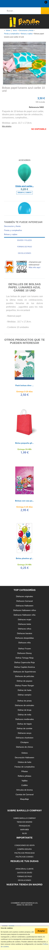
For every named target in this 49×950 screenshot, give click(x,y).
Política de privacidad (24, 853)
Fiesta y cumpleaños (11, 34)
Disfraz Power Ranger (24, 685)
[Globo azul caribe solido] (24, 211)
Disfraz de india (24, 714)
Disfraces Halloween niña (24, 615)
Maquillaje (24, 799)
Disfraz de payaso (24, 681)
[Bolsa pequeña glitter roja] (24, 422)
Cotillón (24, 785)
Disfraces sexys (24, 733)
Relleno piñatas (24, 776)
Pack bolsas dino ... (24, 385)
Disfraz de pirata (24, 701)
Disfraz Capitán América (24, 667)
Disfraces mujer (24, 619)
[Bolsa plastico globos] (24, 538)
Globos (25, 753)
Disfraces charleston (24, 738)
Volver (8, 30)
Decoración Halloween (24, 757)
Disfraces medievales (24, 719)
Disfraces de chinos (24, 747)
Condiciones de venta (25, 845)
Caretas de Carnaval (24, 794)
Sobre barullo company (24, 818)
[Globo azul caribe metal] (24, 173)
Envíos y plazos (24, 240)
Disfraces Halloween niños (24, 610)
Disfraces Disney (24, 653)
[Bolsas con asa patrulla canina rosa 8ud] (24, 480)
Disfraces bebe (24, 624)
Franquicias (24, 826)
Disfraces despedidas (24, 638)
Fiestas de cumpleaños (25, 767)
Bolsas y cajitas (27, 34)
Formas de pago (24, 247)
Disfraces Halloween (24, 606)
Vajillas (24, 781)
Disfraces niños (24, 629)
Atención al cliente (24, 869)
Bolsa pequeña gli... (24, 443)
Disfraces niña (24, 642)
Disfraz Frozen (24, 648)
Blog (24, 833)
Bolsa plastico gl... (24, 558)
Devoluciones (24, 253)
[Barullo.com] (24, 22)
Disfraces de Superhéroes (24, 672)
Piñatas (24, 771)
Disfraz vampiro (24, 695)
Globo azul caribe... (24, 186)
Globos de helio (24, 762)
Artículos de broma (24, 790)
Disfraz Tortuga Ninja (24, 658)
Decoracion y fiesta (26, 30)
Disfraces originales (24, 596)
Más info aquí (34, 267)
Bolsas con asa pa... (24, 501)
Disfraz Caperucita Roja (24, 662)
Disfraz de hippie (24, 724)
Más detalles (6, 126)
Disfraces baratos (24, 633)
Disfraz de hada (24, 690)
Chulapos (24, 742)
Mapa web (24, 829)
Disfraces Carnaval (24, 601)
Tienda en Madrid (24, 822)
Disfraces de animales (24, 705)
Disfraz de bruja (24, 710)
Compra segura (24, 849)
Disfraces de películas (24, 676)
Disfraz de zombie (24, 728)
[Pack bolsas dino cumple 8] (24, 365)
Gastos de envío (24, 873)
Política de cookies (24, 857)
